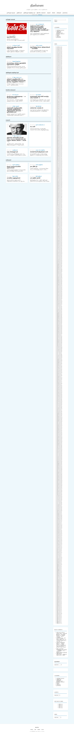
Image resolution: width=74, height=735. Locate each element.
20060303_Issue (58, 291)
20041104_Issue (58, 354)
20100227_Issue (58, 105)
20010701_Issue (58, 522)
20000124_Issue (58, 606)
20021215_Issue (58, 450)
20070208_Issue (58, 247)
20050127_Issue (58, 343)
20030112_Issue (58, 447)
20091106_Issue (58, 120)
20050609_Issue (58, 327)
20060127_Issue (58, 296)
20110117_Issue (58, 64)
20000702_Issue (58, 580)
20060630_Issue (58, 277)
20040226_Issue (58, 392)
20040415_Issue (58, 386)
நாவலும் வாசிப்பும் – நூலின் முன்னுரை (60, 636)
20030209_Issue (58, 443)
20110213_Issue (58, 60)
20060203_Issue (58, 295)
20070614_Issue (58, 231)
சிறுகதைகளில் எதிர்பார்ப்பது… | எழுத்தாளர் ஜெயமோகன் (61, 654)
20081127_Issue (58, 164)
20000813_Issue (58, 574)
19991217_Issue (58, 611)
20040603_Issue (58, 377)
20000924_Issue (58, 564)
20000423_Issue (58, 593)
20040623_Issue (58, 373)
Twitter (35, 729)
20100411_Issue (58, 100)
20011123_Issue (58, 501)
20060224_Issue (58, 292)
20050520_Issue (58, 329)
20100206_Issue (58, 108)
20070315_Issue (58, 242)
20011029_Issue (58, 504)
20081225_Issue (58, 160)
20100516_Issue (58, 95)
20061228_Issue (58, 252)
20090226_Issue (58, 152)
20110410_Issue (58, 53)
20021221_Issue (58, 449)
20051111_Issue (58, 307)
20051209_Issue (58, 303)
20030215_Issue (58, 442)
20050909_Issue (58, 316)
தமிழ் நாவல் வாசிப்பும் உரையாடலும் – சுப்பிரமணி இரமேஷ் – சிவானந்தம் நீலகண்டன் (61, 634)
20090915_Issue (58, 127)
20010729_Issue (58, 519)
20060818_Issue (58, 269)
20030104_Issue (58, 447)
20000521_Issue (58, 588)
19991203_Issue (58, 613)
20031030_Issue (58, 408)
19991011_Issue (58, 620)
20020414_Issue (58, 482)
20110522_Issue (58, 47)
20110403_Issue (58, 54)
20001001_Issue (58, 563)
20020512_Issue (58, 478)
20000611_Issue (58, 585)
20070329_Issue (58, 241)
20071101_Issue (58, 213)
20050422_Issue (58, 333)
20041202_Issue (58, 350)
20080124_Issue (58, 202)
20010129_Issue (58, 544)
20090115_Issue (58, 157)
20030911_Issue (58, 415)
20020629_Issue (58, 472)
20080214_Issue (58, 199)
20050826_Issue (58, 317)
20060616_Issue (58, 279)
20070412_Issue (58, 239)
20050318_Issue (58, 337)
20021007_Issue (58, 459)
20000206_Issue (58, 605)
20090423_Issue (58, 145)
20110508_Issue (58, 49)
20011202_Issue (58, 499)
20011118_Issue (58, 502)
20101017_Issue (58, 75)
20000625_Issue (58, 581)
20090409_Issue (58, 147)
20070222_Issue (58, 245)
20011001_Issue (58, 509)
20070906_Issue (58, 220)
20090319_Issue (58, 149)
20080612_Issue (58, 184)
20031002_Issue (58, 412)
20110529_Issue (40, 14)
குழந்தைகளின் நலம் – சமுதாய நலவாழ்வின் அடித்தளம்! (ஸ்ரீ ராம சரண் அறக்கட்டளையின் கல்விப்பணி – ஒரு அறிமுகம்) (40, 28)
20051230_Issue (58, 300)
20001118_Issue (58, 556)
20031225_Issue (58, 400)
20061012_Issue (58, 262)
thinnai (13, 35)
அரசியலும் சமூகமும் (11, 12)
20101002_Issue (58, 77)
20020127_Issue (58, 492)
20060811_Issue (58, 270)
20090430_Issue (58, 144)
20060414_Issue (58, 287)
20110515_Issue (58, 48)
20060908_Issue (58, 267)
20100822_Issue (58, 83)
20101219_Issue (58, 67)
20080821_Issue (58, 175)
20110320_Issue (58, 55)
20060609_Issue (58, 279)
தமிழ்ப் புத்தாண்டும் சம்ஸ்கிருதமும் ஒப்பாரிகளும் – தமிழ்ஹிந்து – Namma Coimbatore (61, 650)
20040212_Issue (58, 394)
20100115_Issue (58, 111)
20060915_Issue (58, 266)
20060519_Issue (58, 282)
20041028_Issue (58, 355)
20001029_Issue (58, 559)
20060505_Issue (58, 284)
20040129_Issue (58, 396)
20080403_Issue (58, 193)
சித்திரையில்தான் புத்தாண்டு (61, 652)
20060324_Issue (58, 289)
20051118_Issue (58, 307)
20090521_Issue (58, 141)
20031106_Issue (58, 407)
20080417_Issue (58, 191)
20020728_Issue (58, 468)
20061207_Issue (58, 255)
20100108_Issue (58, 111)
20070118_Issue (58, 250)
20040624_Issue (58, 372)
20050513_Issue (58, 330)
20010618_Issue (58, 525)
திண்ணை (37, 5)
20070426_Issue (58, 237)
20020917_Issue (58, 462)
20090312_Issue (58, 150)
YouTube (42, 729)
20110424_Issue (58, 51)
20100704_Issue (58, 89)
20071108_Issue (58, 212)
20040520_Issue (58, 379)
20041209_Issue (58, 349)
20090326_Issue (58, 148)
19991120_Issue (58, 615)
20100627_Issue (58, 90)
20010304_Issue (58, 540)
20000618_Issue (58, 583)
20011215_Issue (58, 497)
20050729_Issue (58, 321)
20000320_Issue (58, 599)
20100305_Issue (58, 104)
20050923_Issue (58, 314)
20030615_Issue (58, 427)
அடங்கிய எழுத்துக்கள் (13, 178)
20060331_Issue (58, 288)
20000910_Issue (58, 568)
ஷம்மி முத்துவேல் (15, 164)
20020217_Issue (58, 489)
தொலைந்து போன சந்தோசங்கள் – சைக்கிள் (40, 48)
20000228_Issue (58, 602)
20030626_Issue (58, 425)
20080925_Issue (58, 170)
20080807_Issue (58, 176)
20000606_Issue (58, 586)
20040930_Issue (58, 359)
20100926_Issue (58, 78)
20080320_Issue (58, 195)
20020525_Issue (58, 476)
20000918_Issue (58, 566)
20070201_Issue (58, 248)
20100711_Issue (58, 88)
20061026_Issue (58, 260)
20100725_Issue (58, 86)
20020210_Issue (58, 490)
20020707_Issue (58, 471)
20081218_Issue (58, 161)
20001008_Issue (58, 561)
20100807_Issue (58, 84)
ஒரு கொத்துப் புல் (12, 152)
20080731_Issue (58, 177)
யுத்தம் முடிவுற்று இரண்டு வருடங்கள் (14, 48)
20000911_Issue (58, 568)
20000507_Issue (58, 591)
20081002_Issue (58, 169)
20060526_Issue (58, 281)
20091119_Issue (58, 118)
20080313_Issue (58, 195)
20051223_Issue (58, 301)
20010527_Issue (58, 528)
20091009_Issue (58, 123)
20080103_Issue (58, 204)
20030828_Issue (58, 417)
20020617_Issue (58, 474)
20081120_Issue (58, 165)
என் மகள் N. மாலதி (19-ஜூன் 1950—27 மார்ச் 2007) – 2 (61, 640)
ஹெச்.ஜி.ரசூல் (38, 106)
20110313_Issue (58, 56)
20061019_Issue (58, 261)
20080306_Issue (58, 196)
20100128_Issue (58, 109)
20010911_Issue (58, 512)
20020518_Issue (58, 477)
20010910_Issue (58, 512)
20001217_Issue (58, 550)
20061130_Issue (58, 256)
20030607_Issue (58, 428)
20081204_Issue (58, 163)
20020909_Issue (58, 463)
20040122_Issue (58, 397)
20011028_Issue (58, 505)
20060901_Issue (58, 268)
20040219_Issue (58, 393)
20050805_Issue (58, 320)
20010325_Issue (58, 537)
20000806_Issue (58, 575)
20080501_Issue (58, 189)
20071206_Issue (58, 208)
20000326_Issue (58, 598)
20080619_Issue (58, 183)
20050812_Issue (58, 319)
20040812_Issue (58, 366)
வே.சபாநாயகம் (15, 94)
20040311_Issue (58, 391)
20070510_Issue (58, 235)
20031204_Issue (58, 403)
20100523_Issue (58, 94)
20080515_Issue (58, 187)
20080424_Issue (58, 190)
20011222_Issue (58, 496)
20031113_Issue (58, 406)
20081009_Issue (58, 168)
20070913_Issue (58, 219)
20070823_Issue (58, 222)
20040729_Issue (58, 368)
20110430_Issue (58, 50)
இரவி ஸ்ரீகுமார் (39, 176)
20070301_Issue (58, 244)
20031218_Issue (58, 401)
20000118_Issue (58, 607)
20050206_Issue (58, 341)
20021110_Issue (58, 455)
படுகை (64, 655)
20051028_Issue (58, 309)
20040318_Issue (58, 390)
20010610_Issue (58, 526)
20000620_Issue (58, 582)
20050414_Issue (58, 335)
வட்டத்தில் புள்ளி (35, 178)
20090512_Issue (58, 142)
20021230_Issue (58, 448)
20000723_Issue (58, 577)
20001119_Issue (58, 555)
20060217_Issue (58, 293)
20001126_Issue (58, 554)
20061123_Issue (58, 257)
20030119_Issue (58, 446)
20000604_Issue (58, 587)
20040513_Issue (58, 381)
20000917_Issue (58, 567)
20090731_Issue (58, 132)
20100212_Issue (58, 107)
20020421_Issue (58, 481)
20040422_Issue (58, 385)
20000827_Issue (58, 571)
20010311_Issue (58, 539)
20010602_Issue (58, 527)
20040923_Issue (58, 360)
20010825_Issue (58, 515)
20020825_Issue (58, 465)
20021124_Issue (58, 453)
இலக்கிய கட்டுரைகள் (41, 12)
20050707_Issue (58, 324)
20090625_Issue (58, 137)
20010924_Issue (58, 510)
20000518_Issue (58, 589)
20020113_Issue (58, 494)
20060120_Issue (58, 297)
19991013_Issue (58, 619)
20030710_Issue (58, 423)
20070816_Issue (58, 223)
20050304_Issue (58, 339)
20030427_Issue (58, 433)
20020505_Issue (58, 479)
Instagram (38, 729)
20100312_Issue (58, 103)
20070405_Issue (58, 240)
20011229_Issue (58, 495)
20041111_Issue (58, 354)
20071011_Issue (58, 215)
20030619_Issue (58, 426)
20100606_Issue (58, 92)
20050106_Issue (58, 345)
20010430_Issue (58, 532)
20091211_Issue (58, 115)
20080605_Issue (58, 185)
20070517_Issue (58, 234)
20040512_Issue (58, 382)
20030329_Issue (58, 437)
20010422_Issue (58, 533)
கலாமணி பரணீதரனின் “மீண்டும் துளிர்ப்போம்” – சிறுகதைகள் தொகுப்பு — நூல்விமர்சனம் (15, 110)
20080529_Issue (58, 185)
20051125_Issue (58, 306)
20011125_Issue (58, 500)
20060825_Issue (58, 269)
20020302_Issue (58, 487)
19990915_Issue (58, 621)
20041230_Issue (58, 346)
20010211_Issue (58, 542)
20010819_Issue (58, 516)
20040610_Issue (58, 375)
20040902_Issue (58, 363)
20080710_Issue (58, 180)
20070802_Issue (58, 224)
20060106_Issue (58, 298)
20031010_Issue (58, 411)
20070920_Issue (58, 218)
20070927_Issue (58, 217)
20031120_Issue (58, 405)
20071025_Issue (58, 213)
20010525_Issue (58, 529)
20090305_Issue (58, 151)
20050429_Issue (58, 332)
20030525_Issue (58, 429)
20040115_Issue (58, 398)
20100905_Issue (58, 81)
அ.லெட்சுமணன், (39, 45)
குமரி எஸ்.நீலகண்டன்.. (40, 124)
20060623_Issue (58, 278)
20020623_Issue (58, 473)
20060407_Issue (58, 288)
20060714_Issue (58, 275)
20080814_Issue (58, 176)
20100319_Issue (58, 102)
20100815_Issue (58, 83)
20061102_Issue (58, 260)
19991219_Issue (58, 610)
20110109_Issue (58, 64)
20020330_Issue (58, 484)
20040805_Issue (58, 367)
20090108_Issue (58, 158)
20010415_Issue (58, 534)
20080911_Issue (58, 172)
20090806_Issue (58, 131)
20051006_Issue (58, 312)
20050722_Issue (58, 322)
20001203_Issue (58, 552)
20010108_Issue (58, 547)
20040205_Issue (58, 395)
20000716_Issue (58, 578)
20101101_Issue (58, 73)
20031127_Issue (58, 404)
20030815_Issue (58, 419)
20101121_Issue (58, 71)
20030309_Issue (58, 439)
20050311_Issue (58, 338)
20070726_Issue (58, 225)
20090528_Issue (58, 140)
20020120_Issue (58, 493)
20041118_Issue (58, 352)
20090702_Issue (58, 136)
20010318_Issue (58, 538)
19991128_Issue (58, 614)
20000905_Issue (58, 570)
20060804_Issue (58, 271)
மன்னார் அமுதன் (15, 106)
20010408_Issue (58, 535)
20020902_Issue (58, 464)
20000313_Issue (58, 600)
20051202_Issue (58, 304)
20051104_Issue (58, 308)
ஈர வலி (32, 127)
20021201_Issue (58, 452)
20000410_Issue (58, 596)
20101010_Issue (58, 76)
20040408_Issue (58, 387)
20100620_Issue (58, 91)
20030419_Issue (58, 434)
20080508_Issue (58, 188)
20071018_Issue (58, 214)
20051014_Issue (58, 311)
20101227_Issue (58, 66)
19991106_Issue (58, 616)
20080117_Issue (58, 203)
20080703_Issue (58, 181)
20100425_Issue (58, 98)
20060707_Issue (58, 276)
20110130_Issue (58, 62)
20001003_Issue (58, 562)
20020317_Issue (58, 485)
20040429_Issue (58, 383)
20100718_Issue (58, 87)
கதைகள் (49, 12)
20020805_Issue (58, 467)
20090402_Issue (58, 148)
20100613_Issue (58, 92)
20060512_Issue (58, 283)
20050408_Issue (58, 335)
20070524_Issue (58, 233)
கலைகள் (53, 12)
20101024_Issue (58, 74)
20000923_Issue (58, 565)
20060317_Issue (58, 290)
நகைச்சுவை (65, 12)
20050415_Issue (58, 334)
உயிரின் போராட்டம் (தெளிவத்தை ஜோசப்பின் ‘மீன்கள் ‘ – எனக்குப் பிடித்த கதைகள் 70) (61, 646)
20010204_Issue (58, 543)
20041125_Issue (58, 351)
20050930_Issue (58, 313)
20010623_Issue (58, 524)
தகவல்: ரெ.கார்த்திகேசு (40, 150)
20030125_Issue (58, 445)
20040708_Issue (58, 371)
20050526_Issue (58, 328)
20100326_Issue (58, 101)
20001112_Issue (58, 557)
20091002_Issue (58, 124)
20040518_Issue (58, 380)
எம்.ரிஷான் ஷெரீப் (16, 45)
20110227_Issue (58, 58)
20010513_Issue (58, 531)
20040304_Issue (58, 391)
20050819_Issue (58, 318)
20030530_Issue (58, 428)
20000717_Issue (58, 578)
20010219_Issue (58, 541)
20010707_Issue (58, 522)
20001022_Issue (58, 559)
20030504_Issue (58, 432)
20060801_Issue (58, 272)
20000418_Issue (58, 594)
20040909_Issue (58, 362)
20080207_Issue (58, 200)
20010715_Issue (58, 521)
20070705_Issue (58, 228)
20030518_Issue (58, 430)
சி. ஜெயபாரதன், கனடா (17, 77)
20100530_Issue (58, 93)
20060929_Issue (58, 264)
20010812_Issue (58, 517)
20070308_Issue (58, 243)
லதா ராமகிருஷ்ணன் (40, 24)
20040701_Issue (58, 372)
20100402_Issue (58, 101)
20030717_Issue (58, 422)
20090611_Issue (58, 139)
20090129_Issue (58, 156)
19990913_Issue (58, 622)
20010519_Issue (58, 530)
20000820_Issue (58, 572)
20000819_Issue (58, 573)
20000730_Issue (58, 576)
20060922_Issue (58, 265)
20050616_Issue (58, 326)
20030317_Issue (58, 438)
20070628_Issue (58, 229)
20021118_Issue (58, 454)
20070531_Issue (58, 232)
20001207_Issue (58, 551)
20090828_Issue (58, 129)
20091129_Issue (58, 117)
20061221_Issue (58, 253)
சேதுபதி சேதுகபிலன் (16, 61)
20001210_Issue (58, 550)
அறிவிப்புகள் (19, 12)
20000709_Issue (58, 579)
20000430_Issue (58, 592)
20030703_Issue (58, 424)
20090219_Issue (58, 153)
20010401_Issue (58, 536)
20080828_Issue (58, 174)
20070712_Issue (58, 227)
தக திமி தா (33, 167)
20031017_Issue (58, 410)
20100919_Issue (58, 79)
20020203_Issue (58, 491)
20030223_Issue (58, 441)
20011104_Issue (58, 503)
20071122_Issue (58, 210)
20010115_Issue (58, 546)
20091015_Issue (58, 122)
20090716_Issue (58, 134)
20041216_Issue (58, 348)
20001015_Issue (58, 560)
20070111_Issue (58, 251)
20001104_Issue (58, 558)
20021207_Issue (58, 451)
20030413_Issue (58, 435)
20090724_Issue (58, 133)
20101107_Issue (58, 73)
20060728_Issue (58, 273)
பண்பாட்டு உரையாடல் (36, 108)
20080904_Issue (58, 173)
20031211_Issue (58, 402)
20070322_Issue (58, 241)
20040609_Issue (58, 376)
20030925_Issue (58, 413)
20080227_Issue (58, 197)
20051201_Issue (58, 305)
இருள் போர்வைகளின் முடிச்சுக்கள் (14, 167)
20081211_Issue (58, 162)
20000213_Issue (58, 604)
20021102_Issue (58, 456)
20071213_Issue (58, 207)
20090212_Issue (58, 154)
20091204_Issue (58, 116)
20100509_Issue (58, 96)
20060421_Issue (58, 286)
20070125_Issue (58, 249)
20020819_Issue (58, 466)
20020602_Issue (58, 475)
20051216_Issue (58, 302)
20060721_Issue (58, 274)
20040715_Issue (58, 370)
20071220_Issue (58, 206)
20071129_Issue (58, 209)
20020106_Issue (58, 494)
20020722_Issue (58, 469)
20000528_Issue (58, 587)
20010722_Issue (58, 520)
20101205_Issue (58, 69)
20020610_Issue (58, 475)
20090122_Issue (58, 157)
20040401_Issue (58, 388)
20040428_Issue (58, 384)
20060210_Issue (58, 294)
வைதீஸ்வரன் (15, 150)
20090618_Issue (58, 138)
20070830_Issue (58, 221)
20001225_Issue (58, 549)
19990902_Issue (58, 623)
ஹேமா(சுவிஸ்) (15, 176)
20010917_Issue (58, 511)
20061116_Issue (58, 258)
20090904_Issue (58, 128)
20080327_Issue (58, 194)
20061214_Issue (58, 254)
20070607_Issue (58, 232)
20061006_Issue (58, 263)
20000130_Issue (58, 606)
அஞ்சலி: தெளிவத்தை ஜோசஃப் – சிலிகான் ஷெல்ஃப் (60, 643)
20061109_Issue (58, 259)
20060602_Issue (58, 280)
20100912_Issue (58, 80)
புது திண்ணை (11, 37)
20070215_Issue (58, 246)
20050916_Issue (58, 315)
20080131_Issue (58, 201)
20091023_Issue (58, 121)
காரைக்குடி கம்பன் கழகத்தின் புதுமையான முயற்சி (16, 64)
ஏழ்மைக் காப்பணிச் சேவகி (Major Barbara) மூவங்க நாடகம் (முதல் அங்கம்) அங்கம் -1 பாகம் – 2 (16, 140)
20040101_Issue (58, 400)
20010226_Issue (58, 540)
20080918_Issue (58, 171)
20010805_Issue (58, 518)
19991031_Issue (58, 617)
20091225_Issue (58, 113)
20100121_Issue (58, 110)
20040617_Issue (58, 374)
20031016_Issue (58, 410)
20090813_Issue (58, 130)
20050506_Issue (58, 331)
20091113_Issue (58, 119)
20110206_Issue (58, 61)
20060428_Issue (58, 285)
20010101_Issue (58, 548)
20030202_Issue (58, 444)
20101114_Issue (58, 72)
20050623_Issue (58, 325)
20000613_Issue (58, 584)
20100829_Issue (58, 82)
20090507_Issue (58, 143)
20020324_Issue (58, 484)
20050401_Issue (58, 336)
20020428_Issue (58, 480)
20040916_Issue (58, 361)
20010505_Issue (58, 531)
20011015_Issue (58, 507)
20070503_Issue (58, 236)
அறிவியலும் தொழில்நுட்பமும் (29, 12)
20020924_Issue (58, 461)
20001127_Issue (58, 553)
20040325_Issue (58, 389)
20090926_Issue (58, 125)
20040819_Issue (58, 365)
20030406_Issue (58, 436)
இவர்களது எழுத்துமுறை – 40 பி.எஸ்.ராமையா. (16, 97)
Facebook (31, 729)
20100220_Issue (58, 106)
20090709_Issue (58, 135)
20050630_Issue (58, 325)
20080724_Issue (58, 178)
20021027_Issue (58, 456)
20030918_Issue (58, 414)
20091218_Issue (58, 114)
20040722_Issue (58, 369)
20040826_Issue (58, 364)
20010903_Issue (58, 513)
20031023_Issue (58, 409)
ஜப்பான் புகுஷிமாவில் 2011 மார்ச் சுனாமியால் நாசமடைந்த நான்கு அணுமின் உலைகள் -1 (16, 80)
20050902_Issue (58, 316)
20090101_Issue (58, 159)
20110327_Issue (58, 55)
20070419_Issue (58, 238)
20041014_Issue (58, 357)
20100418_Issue (58, 99)
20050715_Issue (58, 323)
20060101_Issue (58, 299)
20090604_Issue (58, 139)
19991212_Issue (58, 612)
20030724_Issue (58, 421)
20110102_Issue (58, 65)
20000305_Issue (58, 601)
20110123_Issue (58, 63)
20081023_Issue (58, 167)
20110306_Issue (58, 57)
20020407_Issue (58, 483)
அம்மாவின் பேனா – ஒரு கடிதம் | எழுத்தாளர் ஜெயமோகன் (61, 638)
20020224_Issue (58, 488)
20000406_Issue (58, 596)
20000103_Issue (58, 609)
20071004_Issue (58, 216)
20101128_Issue (58, 70)
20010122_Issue (58, 545)
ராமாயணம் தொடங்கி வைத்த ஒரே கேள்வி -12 (39, 97)
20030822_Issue (58, 418)
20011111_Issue (58, 503)
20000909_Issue (58, 569)
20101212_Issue (58, 68)
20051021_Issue (58, 310)
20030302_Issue (58, 440)
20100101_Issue (58, 112)
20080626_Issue (58, 182)
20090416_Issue (58, 146)
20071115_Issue (58, 211)
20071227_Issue (58, 205)
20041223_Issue (58, 347)
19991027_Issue (58, 618)
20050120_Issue (58, 344)
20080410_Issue (58, 192)
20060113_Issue (58, 297)
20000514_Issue (58, 590)
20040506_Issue (58, 382)
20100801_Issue (58, 85)
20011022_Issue (58, 506)
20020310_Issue (58, 486)
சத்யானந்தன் (38, 94)
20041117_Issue (58, 353)
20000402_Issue (58, 597)
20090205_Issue (58, 155)
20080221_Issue (58, 198)
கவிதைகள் (59, 12)
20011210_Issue (58, 498)
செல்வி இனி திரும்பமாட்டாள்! (39, 152)
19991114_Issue (58, 615)
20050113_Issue (58, 344)
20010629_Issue (58, 523)
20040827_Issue (58, 363)
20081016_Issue (58, 167)
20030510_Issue (58, 431)
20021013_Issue (58, 458)
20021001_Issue (58, 460)
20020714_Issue (58, 470)
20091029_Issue (58, 120)
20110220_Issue (58, 59)
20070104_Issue (58, 251)
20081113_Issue (58, 166)
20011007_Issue (58, 508)
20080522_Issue (58, 186)
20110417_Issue (58, 52)
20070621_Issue (58, 230)
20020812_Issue (58, 466)
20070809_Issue (58, 223)
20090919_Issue (58, 126)
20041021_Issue (58, 356)
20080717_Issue (58, 179)
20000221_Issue (58, 603)
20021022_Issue (58, 457)
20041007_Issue (58, 358)
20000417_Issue (58, 595)
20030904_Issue (58, 416)
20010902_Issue (58, 514)
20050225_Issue (58, 340)
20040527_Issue (58, 378)
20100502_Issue (58, 97)
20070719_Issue (58, 226)
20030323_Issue (58, 438)
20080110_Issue (58, 204)
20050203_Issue (58, 342)
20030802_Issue (58, 420)
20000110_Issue (58, 608)
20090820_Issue (58, 129)
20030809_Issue (58, 419)
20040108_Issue (58, 399)
